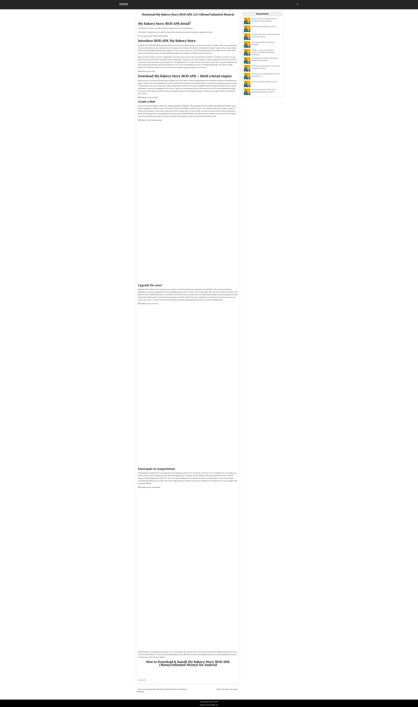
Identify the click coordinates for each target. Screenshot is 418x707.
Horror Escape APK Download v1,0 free (264, 82)
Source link (142, 680)
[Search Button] (297, 4)
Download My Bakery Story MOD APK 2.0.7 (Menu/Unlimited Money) (188, 14)
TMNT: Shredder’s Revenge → (227, 689)
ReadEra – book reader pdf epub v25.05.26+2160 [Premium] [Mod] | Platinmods (263, 52)
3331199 (123, 4)
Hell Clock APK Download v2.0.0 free (264, 26)
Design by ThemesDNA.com (209, 705)
